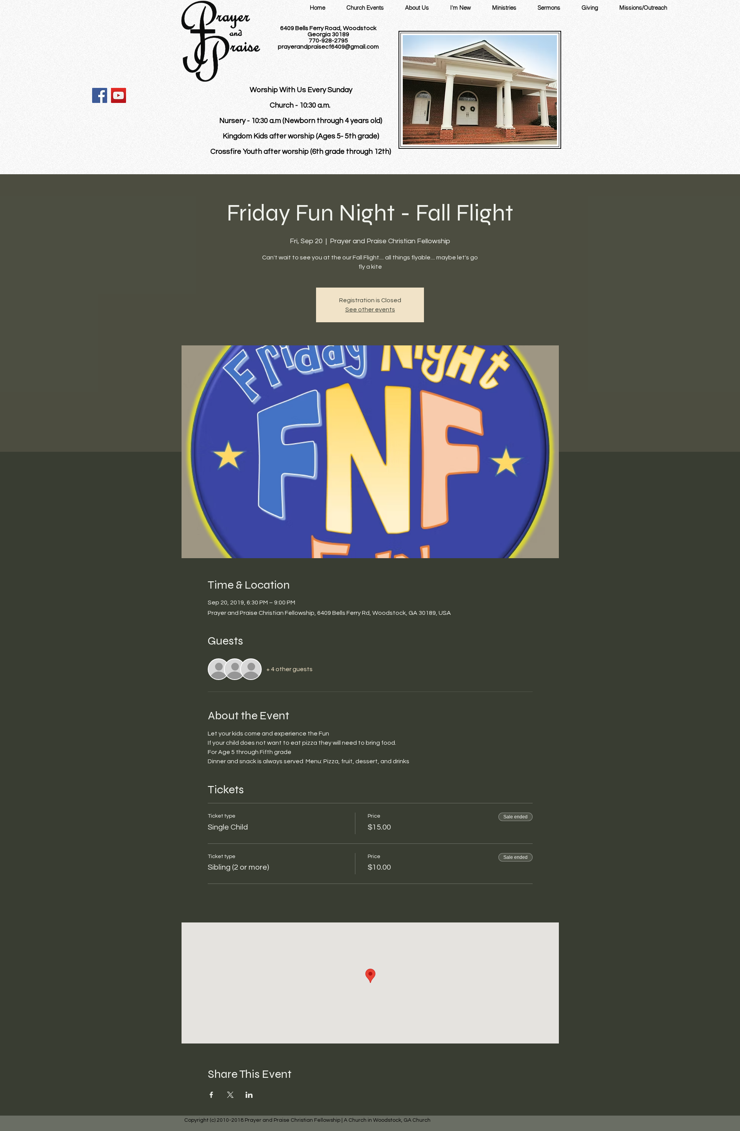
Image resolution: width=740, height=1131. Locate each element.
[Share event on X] (230, 1095)
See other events (370, 309)
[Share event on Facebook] (211, 1095)
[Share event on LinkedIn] (249, 1095)
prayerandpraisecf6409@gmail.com (328, 47)
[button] (416, 7)
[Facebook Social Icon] (99, 95)
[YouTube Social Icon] (118, 95)
